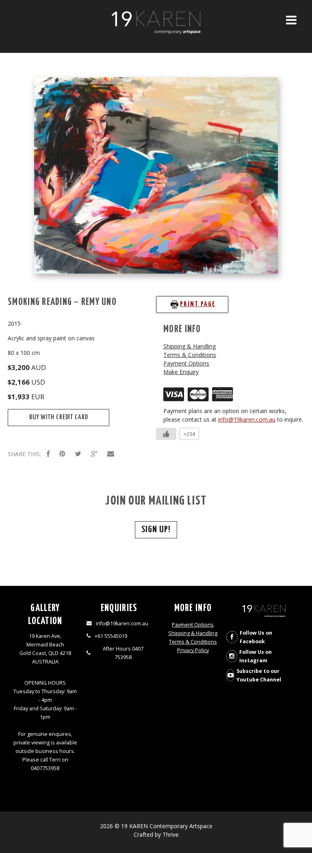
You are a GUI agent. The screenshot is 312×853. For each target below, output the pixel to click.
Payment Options (186, 363)
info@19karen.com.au (246, 419)
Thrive (170, 834)
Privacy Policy (193, 650)
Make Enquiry (181, 372)
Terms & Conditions (189, 355)
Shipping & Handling (189, 346)
